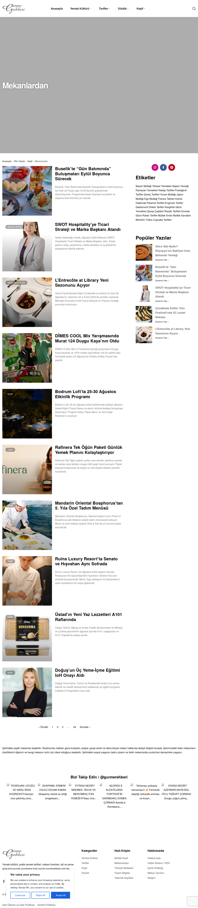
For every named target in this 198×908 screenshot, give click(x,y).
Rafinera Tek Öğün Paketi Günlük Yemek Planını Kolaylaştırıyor (88, 449)
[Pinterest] (171, 167)
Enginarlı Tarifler (174, 202)
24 (74, 727)
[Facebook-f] (163, 167)
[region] (40, 885)
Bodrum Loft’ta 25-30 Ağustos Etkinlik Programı (85, 393)
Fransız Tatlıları (166, 198)
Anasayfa (6, 161)
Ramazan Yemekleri (147, 190)
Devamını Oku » (62, 206)
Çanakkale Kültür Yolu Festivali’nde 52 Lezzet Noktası (170, 312)
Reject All (40, 895)
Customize (20, 895)
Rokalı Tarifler (149, 215)
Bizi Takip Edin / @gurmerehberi (99, 776)
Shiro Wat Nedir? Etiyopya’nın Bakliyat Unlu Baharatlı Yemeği (172, 250)
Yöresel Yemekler (162, 186)
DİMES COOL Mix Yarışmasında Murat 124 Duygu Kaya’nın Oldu (87, 338)
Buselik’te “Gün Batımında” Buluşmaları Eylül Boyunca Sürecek (83, 173)
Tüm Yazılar (19, 161)
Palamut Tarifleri (156, 202)
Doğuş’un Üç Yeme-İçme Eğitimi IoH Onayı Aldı (87, 672)
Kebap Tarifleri (166, 190)
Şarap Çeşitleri (155, 211)
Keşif (30, 161)
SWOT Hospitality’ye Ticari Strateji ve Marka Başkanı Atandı (88, 226)
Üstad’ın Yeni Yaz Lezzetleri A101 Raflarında (88, 616)
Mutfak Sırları (165, 215)
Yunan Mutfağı (168, 194)
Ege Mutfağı (150, 198)
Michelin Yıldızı (144, 219)
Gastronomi (142, 207)
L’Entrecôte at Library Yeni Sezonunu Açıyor (82, 282)
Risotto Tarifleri (172, 211)
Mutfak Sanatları (182, 215)
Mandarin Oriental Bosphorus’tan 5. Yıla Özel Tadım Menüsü (89, 505)
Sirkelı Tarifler (156, 207)
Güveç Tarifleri (151, 194)
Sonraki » (85, 727)
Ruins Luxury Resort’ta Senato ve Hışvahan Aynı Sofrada (86, 561)
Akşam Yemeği (180, 186)
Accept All (60, 895)
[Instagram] (155, 167)
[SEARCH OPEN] (194, 8)
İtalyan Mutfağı (144, 186)
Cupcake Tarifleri (162, 219)
